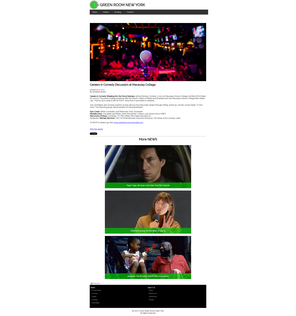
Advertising (153, 296)
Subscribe (96, 283)
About (151, 290)
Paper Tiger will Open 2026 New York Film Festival (148, 185)
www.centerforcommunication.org (128, 122)
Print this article (96, 129)
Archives (95, 293)
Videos (106, 12)
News (94, 12)
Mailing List (153, 293)
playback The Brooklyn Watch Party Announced (148, 276)
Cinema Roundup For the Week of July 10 (148, 231)
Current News (96, 290)
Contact (130, 12)
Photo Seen (95, 303)
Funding (117, 12)
